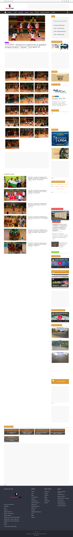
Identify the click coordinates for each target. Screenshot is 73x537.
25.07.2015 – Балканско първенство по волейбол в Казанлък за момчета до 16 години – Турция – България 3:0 (37, 178)
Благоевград (46, 500)
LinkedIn (5, 522)
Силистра (46, 495)
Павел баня (46, 491)
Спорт (15, 12)
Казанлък (54, 220)
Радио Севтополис (61, 502)
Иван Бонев (13, 48)
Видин (45, 497)
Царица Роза (33, 504)
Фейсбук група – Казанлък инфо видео (11, 520)
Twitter (5, 524)
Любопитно (33, 508)
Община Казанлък (61, 496)
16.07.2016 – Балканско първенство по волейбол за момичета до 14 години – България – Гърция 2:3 (37, 244)
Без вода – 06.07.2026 (58, 98)
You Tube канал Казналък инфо (10, 526)
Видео (31, 12)
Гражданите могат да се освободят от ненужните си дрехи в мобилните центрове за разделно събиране (59, 227)
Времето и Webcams (45, 12)
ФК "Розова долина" (61, 503)
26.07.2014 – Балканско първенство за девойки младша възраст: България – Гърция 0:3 (37, 205)
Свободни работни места (36, 511)
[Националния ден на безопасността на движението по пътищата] (55, 242)
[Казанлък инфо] (5, 12)
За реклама (6, 506)
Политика (20, 12)
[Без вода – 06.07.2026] (60, 87)
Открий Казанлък (61, 494)
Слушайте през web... (60, 188)
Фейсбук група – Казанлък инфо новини (12, 517)
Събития (37, 12)
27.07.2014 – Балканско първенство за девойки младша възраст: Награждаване (38, 217)
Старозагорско (34, 500)
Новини (9, 12)
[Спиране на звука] (65, 267)
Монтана (46, 493)
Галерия (26, 12)
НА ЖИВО (53, 12)
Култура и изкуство (35, 502)
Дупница (46, 502)
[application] (60, 263)
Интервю (33, 509)
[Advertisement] (48, 6)
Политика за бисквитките (9, 504)
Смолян (45, 498)
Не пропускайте (34, 497)
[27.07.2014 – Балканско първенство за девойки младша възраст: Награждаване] (15, 216)
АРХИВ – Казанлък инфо (8, 513)
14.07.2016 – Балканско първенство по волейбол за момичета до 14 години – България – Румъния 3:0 (37, 191)
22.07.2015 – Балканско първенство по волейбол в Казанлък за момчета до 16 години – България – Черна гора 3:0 (37, 231)
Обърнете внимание (56, 222)
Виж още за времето (61, 381)
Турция (30, 48)
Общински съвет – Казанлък (63, 498)
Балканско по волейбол (21, 48)
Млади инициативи (35, 506)
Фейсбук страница (7, 515)
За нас (5, 508)
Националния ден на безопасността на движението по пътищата (63, 244)
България (26, 48)
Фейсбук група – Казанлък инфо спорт (11, 519)
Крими (32, 495)
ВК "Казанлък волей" (62, 505)
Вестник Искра (60, 500)
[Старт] (52, 267)
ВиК (53, 96)
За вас (32, 513)
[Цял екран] (67, 267)
